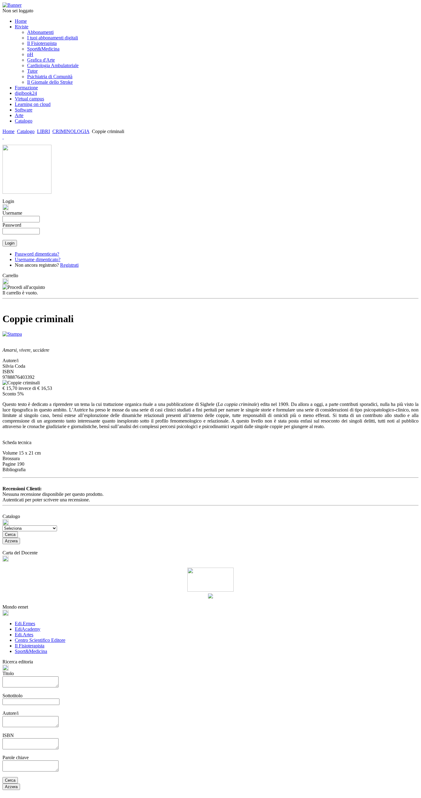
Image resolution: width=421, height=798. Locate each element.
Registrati (69, 265)
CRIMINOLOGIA (70, 131)
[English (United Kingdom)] (3, 137)
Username (12, 213)
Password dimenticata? (37, 254)
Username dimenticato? (37, 259)
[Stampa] (12, 332)
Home (8, 131)
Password (11, 225)
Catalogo (26, 131)
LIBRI (43, 131)
